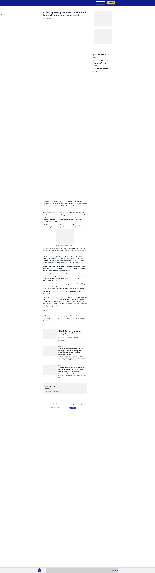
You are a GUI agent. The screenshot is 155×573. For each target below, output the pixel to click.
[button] (39, 570)
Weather (60, 329)
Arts (69, 3)
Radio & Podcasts (57, 3)
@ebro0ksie (48, 391)
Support (87, 3)
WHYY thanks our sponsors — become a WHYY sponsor (64, 245)
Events (73, 3)
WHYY (41, 3)
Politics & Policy (62, 365)
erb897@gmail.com (57, 391)
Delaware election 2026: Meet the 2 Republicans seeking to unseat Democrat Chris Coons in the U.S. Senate (101, 62)
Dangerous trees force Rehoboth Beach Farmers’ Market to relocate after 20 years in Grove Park (102, 54)
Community (60, 346)
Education (80, 3)
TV (64, 3)
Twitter (50, 310)
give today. (45, 320)
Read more (47, 388)
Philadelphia (40, 6)
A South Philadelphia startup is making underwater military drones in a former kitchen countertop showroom (71, 369)
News (49, 3)
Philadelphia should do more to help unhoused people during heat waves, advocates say (70, 333)
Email (53, 310)
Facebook (48, 310)
